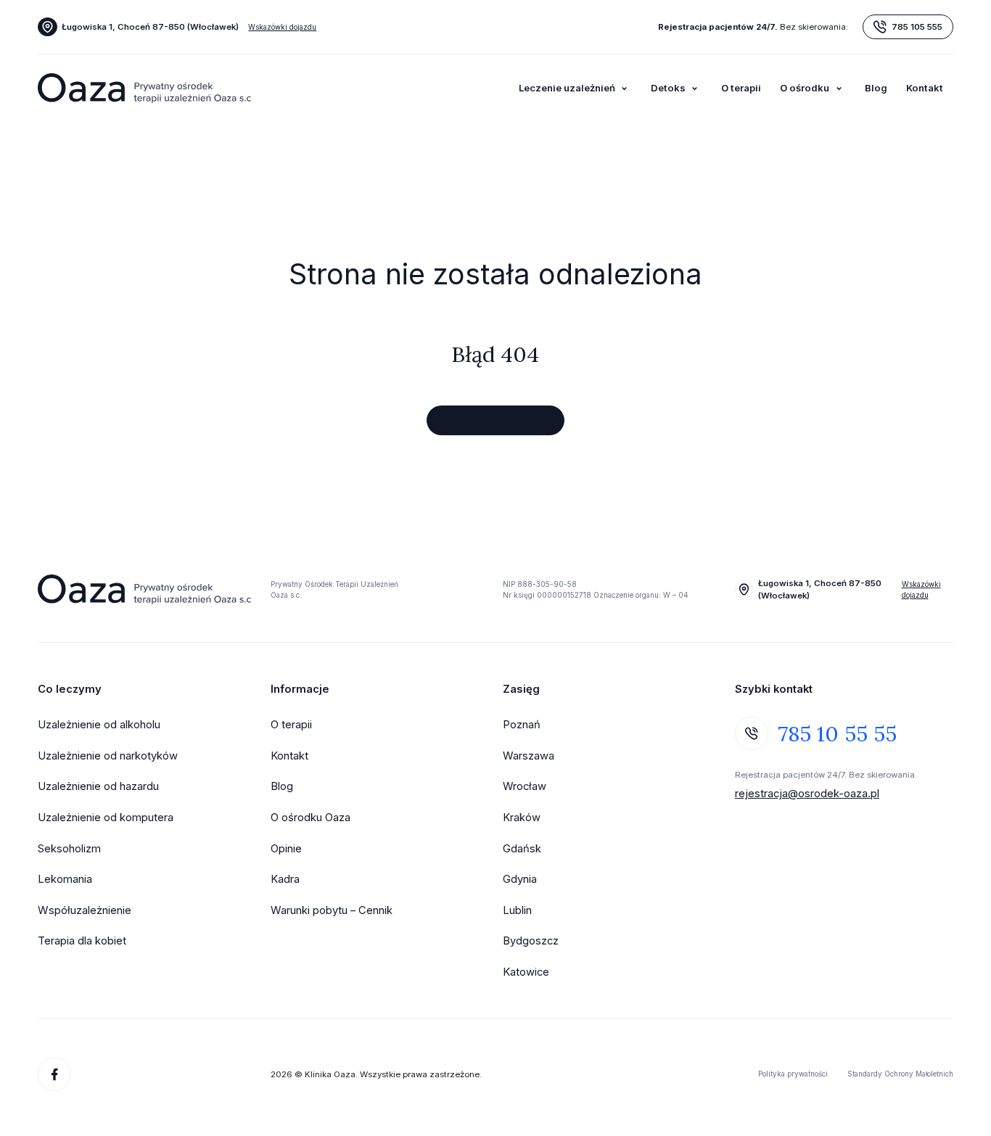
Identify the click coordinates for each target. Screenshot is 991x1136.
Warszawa (528, 755)
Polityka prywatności (793, 1073)
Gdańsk (522, 848)
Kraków (521, 817)
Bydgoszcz (531, 940)
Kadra (285, 879)
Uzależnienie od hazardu (98, 786)
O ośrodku (804, 88)
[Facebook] (54, 1074)
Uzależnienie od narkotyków (108, 755)
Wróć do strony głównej (495, 420)
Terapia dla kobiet (82, 940)
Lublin (517, 910)
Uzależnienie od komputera (105, 817)
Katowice (526, 972)
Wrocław (524, 786)
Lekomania (65, 879)
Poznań (521, 724)
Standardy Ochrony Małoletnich (900, 1073)
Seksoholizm (69, 848)
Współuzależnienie (84, 910)
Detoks (668, 88)
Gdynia (520, 879)
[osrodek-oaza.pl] (144, 88)
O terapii (741, 88)
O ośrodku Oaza (310, 817)
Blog (876, 88)
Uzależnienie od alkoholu (99, 724)
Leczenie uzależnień (567, 88)
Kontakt (924, 88)
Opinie (286, 848)
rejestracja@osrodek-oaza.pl (807, 793)
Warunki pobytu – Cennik (331, 910)
